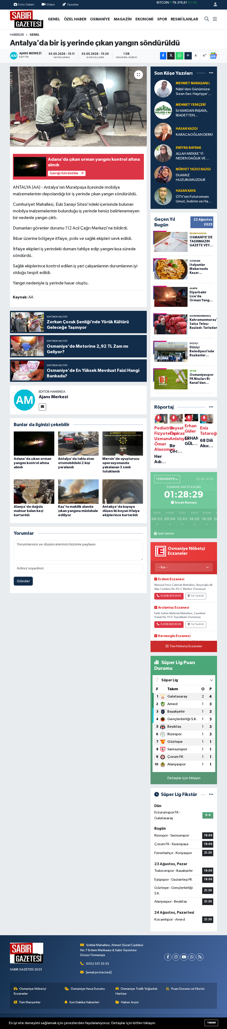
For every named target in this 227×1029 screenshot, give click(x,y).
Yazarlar (73, 4)
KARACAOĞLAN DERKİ (194, 135)
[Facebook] (168, 957)
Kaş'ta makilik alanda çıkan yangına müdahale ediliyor (78, 511)
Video (50, 4)
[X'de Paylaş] (171, 55)
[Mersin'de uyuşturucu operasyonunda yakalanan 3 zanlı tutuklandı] (122, 443)
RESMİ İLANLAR (184, 19)
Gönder (23, 581)
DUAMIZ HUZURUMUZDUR (190, 177)
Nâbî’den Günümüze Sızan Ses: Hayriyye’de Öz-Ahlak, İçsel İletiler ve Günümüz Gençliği (194, 91)
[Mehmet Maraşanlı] (163, 88)
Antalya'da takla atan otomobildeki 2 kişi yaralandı (76, 463)
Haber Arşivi (130, 1002)
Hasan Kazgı (187, 128)
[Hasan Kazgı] (163, 131)
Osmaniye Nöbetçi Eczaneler (30, 991)
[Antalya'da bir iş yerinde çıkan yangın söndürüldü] (78, 107)
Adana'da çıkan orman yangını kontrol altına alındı (32, 463)
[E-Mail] (42, 407)
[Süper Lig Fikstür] (211, 794)
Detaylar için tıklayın (183, 778)
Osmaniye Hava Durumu (88, 988)
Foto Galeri (26, 4)
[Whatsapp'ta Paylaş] (179, 55)
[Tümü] (211, 73)
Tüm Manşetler (30, 1002)
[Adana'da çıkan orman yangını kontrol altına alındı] (34, 443)
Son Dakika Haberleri (84, 1002)
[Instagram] (176, 957)
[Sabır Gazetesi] (26, 19)
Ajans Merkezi (53, 397)
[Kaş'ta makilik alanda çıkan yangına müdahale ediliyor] (78, 491)
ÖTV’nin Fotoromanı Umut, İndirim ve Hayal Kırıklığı (194, 199)
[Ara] (207, 19)
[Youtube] (184, 957)
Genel (34, 34)
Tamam (211, 1022)
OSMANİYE (100, 19)
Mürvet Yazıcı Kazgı (193, 169)
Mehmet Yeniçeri (191, 104)
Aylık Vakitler (166, 533)
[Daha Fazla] (188, 55)
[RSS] (200, 957)
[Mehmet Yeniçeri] (163, 110)
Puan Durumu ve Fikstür (188, 988)
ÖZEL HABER (75, 19)
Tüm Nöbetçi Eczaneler (186, 646)
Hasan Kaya (186, 190)
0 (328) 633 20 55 (170, 596)
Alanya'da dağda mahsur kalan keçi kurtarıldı (28, 511)
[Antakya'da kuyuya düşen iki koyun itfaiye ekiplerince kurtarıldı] (122, 491)
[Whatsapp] (192, 957)
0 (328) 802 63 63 (170, 624)
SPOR (162, 19)
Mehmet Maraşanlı (192, 83)
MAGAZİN (123, 19)
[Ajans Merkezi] (24, 400)
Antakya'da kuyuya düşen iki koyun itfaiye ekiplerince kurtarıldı (121, 511)
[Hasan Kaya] (163, 196)
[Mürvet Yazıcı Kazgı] (163, 174)
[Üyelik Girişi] (213, 5)
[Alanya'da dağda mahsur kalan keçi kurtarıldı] (34, 491)
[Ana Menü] (215, 19)
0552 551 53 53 (97, 963)
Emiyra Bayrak (188, 147)
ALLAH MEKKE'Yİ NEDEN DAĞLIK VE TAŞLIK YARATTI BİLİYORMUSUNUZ (191, 156)
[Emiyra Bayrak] (163, 153)
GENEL (54, 19)
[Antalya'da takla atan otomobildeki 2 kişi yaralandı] (78, 443)
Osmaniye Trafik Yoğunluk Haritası (136, 991)
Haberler (17, 34)
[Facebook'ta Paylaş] (163, 55)
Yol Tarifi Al (197, 596)
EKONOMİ (144, 19)
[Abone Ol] (213, 56)
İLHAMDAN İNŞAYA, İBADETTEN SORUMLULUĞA (192, 113)
